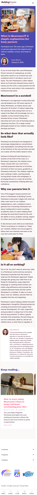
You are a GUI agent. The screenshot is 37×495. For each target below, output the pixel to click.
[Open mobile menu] (33, 3)
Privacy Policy (24, 486)
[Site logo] (8, 3)
